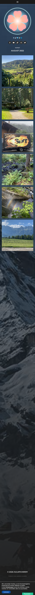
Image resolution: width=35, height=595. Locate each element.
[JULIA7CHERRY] (17, 21)
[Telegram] (17, 42)
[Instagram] (21, 42)
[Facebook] (9, 42)
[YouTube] (13, 42)
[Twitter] (25, 42)
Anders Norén (21, 576)
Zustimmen (6, 592)
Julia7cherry (21, 572)
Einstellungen (9, 587)
